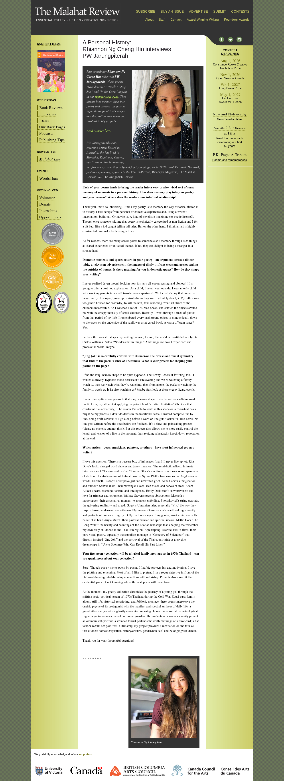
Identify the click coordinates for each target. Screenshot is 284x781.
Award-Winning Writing (203, 19)
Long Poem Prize (230, 88)
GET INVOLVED (47, 190)
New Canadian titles (230, 119)
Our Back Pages (52, 126)
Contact (176, 19)
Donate (45, 204)
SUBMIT (219, 11)
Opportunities (50, 216)
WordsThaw (49, 178)
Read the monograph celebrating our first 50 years (229, 142)
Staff (162, 19)
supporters (85, 754)
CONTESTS (240, 11)
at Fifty (229, 130)
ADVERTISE (198, 11)
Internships (48, 210)
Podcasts (46, 133)
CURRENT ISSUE (49, 43)
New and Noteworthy (230, 114)
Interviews (47, 114)
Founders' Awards (236, 19)
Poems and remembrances (229, 160)
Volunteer (47, 197)
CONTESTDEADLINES (230, 52)
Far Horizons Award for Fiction (230, 100)
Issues (44, 120)
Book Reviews (51, 107)
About (149, 19)
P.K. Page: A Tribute (230, 154)
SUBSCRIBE (145, 11)
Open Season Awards (230, 78)
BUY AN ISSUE (172, 11)
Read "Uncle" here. (99, 131)
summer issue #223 (106, 96)
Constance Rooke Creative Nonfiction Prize (230, 66)
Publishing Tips (52, 139)
